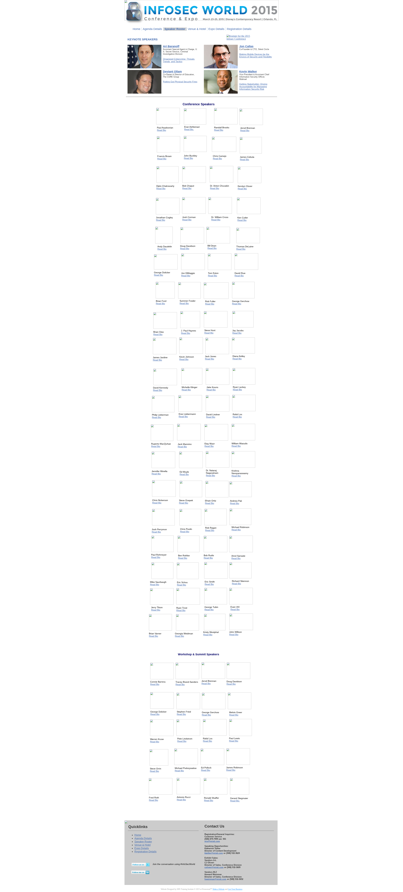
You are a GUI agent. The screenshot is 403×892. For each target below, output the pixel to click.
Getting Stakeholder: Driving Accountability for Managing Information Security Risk (253, 86)
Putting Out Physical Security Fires (180, 81)
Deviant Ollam (172, 71)
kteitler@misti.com (213, 853)
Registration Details (145, 851)
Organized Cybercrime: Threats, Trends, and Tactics (179, 60)
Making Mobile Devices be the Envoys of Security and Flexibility (255, 55)
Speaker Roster (143, 841)
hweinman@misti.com (215, 879)
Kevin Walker (248, 71)
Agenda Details (143, 838)
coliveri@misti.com (214, 867)
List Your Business (235, 889)
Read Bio (154, 714)
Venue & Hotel (142, 845)
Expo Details (141, 848)
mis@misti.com (212, 841)
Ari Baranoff (171, 46)
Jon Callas (246, 46)
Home (137, 835)
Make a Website (218, 889)
